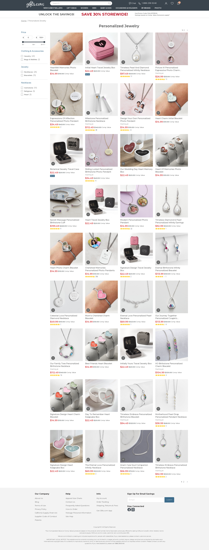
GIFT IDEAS (71, 8)
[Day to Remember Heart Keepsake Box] (101, 395)
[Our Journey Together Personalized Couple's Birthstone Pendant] (171, 297)
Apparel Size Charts (74, 498)
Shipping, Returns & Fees (107, 505)
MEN (94, 8)
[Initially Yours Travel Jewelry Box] (136, 344)
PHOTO (158, 8)
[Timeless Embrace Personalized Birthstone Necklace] (171, 446)
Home (23, 21)
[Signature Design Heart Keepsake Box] (66, 446)
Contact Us (70, 502)
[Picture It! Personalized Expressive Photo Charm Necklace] (171, 49)
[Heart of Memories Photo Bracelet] (171, 150)
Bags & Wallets (31, 59)
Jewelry (29, 56)
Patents (38, 520)
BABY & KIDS (106, 8)
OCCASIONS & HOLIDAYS (126, 8)
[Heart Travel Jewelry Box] (101, 201)
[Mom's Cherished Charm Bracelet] (101, 297)
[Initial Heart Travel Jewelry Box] (101, 49)
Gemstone (30, 88)
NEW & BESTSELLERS (53, 8)
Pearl (27, 94)
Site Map (69, 516)
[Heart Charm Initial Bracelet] (171, 99)
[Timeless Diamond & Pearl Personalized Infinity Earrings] (171, 201)
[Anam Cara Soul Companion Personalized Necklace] (136, 446)
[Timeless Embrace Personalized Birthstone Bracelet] (136, 395)
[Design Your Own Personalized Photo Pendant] (136, 99)
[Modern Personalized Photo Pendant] (136, 201)
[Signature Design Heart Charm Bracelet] (66, 395)
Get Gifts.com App (104, 511)
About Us (39, 498)
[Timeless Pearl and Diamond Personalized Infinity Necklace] (136, 49)
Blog (37, 502)
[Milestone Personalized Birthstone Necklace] (101, 99)
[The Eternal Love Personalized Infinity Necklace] (101, 446)
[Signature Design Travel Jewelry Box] (136, 249)
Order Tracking (103, 502)
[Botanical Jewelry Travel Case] (66, 150)
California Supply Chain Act (46, 513)
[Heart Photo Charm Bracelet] (66, 249)
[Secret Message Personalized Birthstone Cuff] (66, 201)
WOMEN (84, 8)
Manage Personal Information (78, 513)
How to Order (71, 509)
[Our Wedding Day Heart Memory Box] (136, 150)
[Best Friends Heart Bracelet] (101, 344)
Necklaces (30, 72)
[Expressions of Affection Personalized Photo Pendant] (66, 99)
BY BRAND (146, 8)
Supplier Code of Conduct (46, 516)
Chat (134, 3)
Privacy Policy (40, 509)
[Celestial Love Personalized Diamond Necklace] (66, 297)
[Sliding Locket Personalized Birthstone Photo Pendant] (101, 150)
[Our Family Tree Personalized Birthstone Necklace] (66, 344)
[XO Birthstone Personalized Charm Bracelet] (171, 344)
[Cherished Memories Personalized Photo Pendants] (101, 249)
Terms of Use (40, 505)
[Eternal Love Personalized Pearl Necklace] (136, 297)
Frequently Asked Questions (77, 505)
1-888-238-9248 (149, 3)
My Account (102, 498)
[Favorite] (172, 3)
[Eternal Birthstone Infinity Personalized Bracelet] (171, 249)
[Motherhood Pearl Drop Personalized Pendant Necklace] (171, 395)
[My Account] (166, 3)
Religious (29, 91)
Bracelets (29, 75)
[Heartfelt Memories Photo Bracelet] (66, 49)
